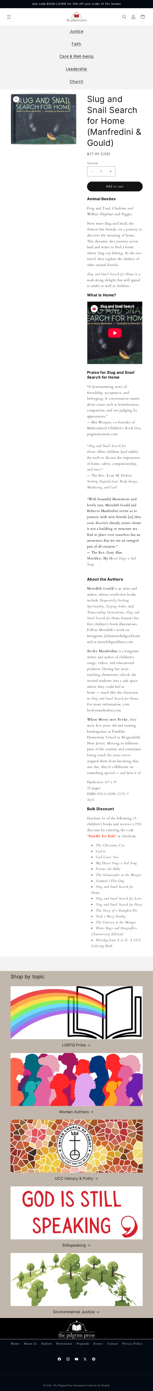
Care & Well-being (77, 56)
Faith (76, 44)
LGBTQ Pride (74, 1045)
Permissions (64, 1344)
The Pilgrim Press (63, 1385)
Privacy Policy (132, 1344)
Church (76, 81)
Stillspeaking (74, 1245)
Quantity (92, 163)
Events (98, 1344)
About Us (30, 1344)
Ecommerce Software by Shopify (92, 1385)
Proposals (82, 1344)
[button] (8, 16)
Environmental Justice (74, 1312)
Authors (46, 1344)
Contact (112, 1344)
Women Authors (74, 1112)
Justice (76, 31)
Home (15, 1344)
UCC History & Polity (74, 1178)
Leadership (76, 69)
